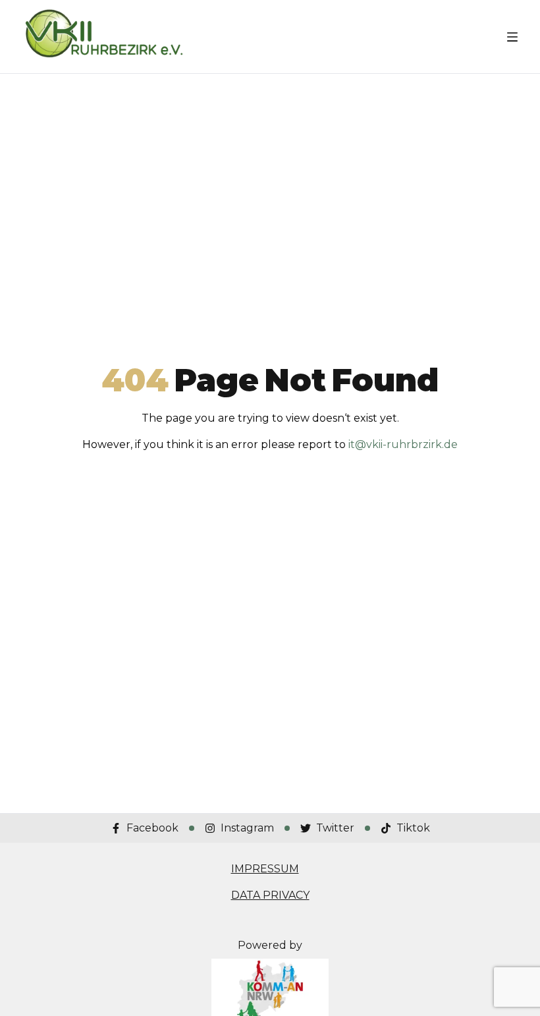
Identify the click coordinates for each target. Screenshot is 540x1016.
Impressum (265, 868)
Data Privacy (270, 895)
